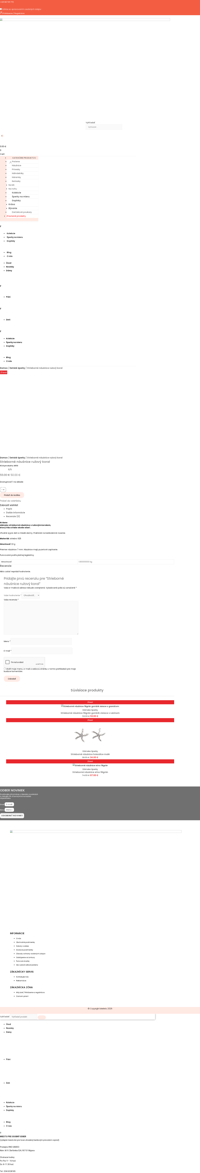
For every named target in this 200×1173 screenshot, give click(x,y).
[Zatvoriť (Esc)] (197, 3)
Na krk (11, 184)
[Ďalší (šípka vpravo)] (195, 586)
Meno (7, 641)
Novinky (10, 266)
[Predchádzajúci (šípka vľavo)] (5, 586)
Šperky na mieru (21, 196)
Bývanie (13, 208)
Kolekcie (16, 192)
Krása (12, 204)
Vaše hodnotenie (12, 595)
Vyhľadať (90, 122)
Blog (9, 252)
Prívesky (16, 169)
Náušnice (16, 165)
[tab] (90, 509)
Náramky (16, 177)
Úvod (8, 263)
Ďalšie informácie (15, 512)
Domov (4, 368)
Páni (8, 297)
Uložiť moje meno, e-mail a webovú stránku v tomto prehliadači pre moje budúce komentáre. (40, 670)
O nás (10, 256)
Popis (9, 508)
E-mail (7, 650)
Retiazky (16, 181)
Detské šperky (17, 368)
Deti (8, 319)
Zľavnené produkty (16, 216)
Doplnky (16, 200)
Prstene (16, 161)
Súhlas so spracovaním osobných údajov (21, 9)
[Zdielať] (191, 3)
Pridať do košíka (12, 495)
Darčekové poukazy (22, 212)
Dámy (9, 270)
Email (2, 804)
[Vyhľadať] (90, 132)
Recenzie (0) (13, 516)
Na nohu (13, 188)
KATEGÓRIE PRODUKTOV (24, 157)
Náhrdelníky (18, 173)
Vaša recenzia (11, 599)
